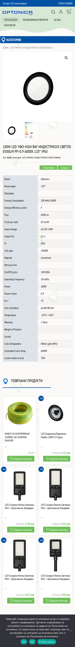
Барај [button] (53, 12)
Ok (23, 641)
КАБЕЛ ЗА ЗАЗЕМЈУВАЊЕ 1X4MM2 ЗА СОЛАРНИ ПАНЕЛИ (17, 437)
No (32, 641)
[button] (66, 58)
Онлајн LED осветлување (15, 3)
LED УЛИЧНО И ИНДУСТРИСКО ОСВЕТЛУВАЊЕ (31, 47)
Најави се (61, 12)
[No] (70, 631)
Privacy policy (46, 641)
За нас (57, 19)
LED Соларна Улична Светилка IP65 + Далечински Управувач (19, 506)
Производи (10, 19)
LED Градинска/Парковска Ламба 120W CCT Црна (53, 435)
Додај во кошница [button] (23, 458)
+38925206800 (65, 3)
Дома (5, 47)
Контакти (9, 25)
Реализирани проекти (35, 19)
